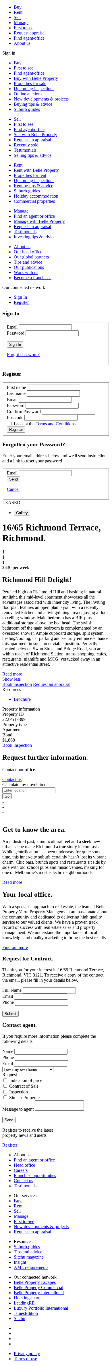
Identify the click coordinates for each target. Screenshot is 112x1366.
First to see (23, 27)
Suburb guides (27, 109)
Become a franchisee (32, 277)
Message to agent (18, 1109)
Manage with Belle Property (39, 221)
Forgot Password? (23, 354)
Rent (18, 12)
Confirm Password (24, 411)
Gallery (22, 513)
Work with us (26, 272)
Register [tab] (21, 302)
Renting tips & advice (33, 185)
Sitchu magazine (29, 1257)
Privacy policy (27, 1353)
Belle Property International (39, 1292)
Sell (17, 17)
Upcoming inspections (34, 88)
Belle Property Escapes (35, 1282)
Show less (11, 679)
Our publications (29, 267)
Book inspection (17, 684)
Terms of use (25, 1358)
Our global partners (31, 256)
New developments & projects (41, 99)
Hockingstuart (26, 1297)
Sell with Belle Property (35, 134)
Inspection (18, 1091)
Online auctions (28, 93)
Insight (20, 1262)
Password (15, 333)
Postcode (15, 417)
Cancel (13, 489)
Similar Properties (25, 1097)
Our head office (28, 251)
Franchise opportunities (35, 1175)
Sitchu (19, 1318)
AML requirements (31, 1267)
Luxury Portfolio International (41, 1308)
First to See (24, 1221)
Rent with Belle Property (36, 170)
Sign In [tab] (20, 297)
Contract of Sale (23, 1086)
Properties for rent (30, 175)
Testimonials (25, 150)
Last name (16, 393)
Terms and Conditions (56, 423)
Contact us (12, 779)
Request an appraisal (32, 139)
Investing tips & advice (34, 236)
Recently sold (26, 144)
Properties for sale (30, 83)
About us (22, 43)
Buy (18, 7)
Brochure (22, 699)
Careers (21, 1170)
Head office (24, 1165)
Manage (21, 22)
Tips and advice (28, 262)
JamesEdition (26, 1313)
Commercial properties (34, 201)
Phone (8, 1002)
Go (7, 796)
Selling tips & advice (32, 155)
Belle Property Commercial (38, 1287)
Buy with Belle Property (36, 78)
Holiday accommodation (36, 196)
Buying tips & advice (33, 104)
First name (16, 387)
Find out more (15, 947)
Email (12, 327)
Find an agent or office (34, 216)
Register (9, 1145)
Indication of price (25, 1080)
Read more (12, 674)
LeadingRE (24, 1303)
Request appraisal (30, 32)
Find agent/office (29, 38)
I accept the (45, 423)
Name (7, 1051)
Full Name (12, 990)
